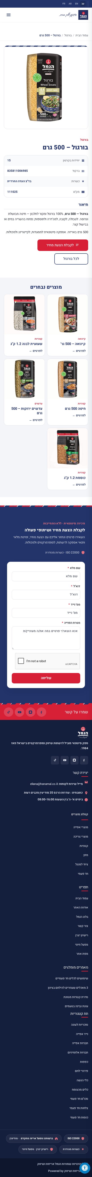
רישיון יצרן (81, 935)
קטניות (84, 846)
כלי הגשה (82, 1080)
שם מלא (74, 568)
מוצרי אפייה (80, 827)
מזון (85, 855)
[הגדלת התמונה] (46, 87)
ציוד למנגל (81, 864)
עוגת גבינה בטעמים (76, 1006)
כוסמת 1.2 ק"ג (75, 477)
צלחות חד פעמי (79, 1108)
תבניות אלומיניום (78, 1052)
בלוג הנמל (82, 917)
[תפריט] (8, 15)
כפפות (84, 1062)
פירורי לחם (81, 1071)
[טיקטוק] (8, 712)
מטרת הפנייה (72, 623)
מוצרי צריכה (80, 837)
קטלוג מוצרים (79, 814)
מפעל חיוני (81, 945)
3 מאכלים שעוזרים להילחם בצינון (68, 988)
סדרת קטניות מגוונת (76, 997)
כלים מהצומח (80, 1090)
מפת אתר (82, 954)
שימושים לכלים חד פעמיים (71, 978)
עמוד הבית (82, 35)
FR (63, 4)
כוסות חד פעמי (79, 1117)
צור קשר (83, 926)
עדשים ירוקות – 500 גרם (26, 411)
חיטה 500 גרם (75, 408)
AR (70, 4)
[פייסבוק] (41, 712)
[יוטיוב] (19, 712)
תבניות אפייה (80, 1043)
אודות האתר (80, 907)
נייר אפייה (82, 1034)
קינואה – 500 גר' (73, 343)
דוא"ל (76, 586)
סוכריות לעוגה (79, 1025)
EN (76, 4)
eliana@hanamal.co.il (44, 784)
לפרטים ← (79, 351)
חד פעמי (83, 874)
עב (83, 4)
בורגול (68, 35)
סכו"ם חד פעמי (79, 1099)
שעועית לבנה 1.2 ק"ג (26, 343)
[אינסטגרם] (30, 712)
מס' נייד (75, 605)
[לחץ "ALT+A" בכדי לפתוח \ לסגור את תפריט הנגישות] (84, 1168)
